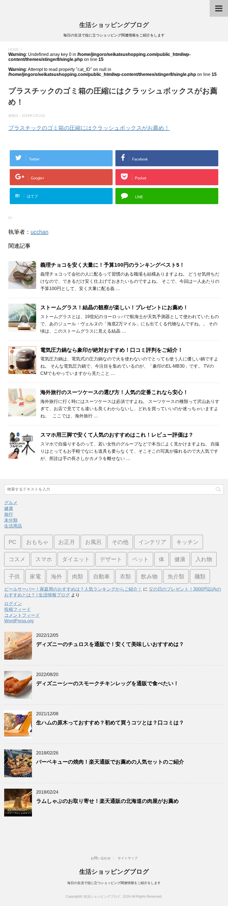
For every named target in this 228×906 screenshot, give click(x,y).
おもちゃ (37, 542)
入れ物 (203, 559)
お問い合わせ (101, 858)
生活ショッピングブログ (114, 24)
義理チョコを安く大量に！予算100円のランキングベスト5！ (112, 265)
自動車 (101, 576)
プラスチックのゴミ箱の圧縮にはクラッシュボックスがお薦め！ (89, 128)
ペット (140, 559)
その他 (120, 542)
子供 (14, 576)
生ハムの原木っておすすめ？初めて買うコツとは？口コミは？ (110, 723)
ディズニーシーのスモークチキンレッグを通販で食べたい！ (107, 683)
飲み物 (149, 576)
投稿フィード (17, 609)
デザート (111, 559)
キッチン (187, 542)
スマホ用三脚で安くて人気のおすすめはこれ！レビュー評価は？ (117, 435)
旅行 (8, 514)
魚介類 (176, 576)
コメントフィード (22, 615)
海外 (56, 576)
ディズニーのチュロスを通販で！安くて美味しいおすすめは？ (110, 644)
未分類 (11, 520)
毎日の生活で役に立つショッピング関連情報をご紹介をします (114, 883)
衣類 (125, 576)
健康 (8, 508)
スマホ (43, 559)
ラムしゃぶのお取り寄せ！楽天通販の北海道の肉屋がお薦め (107, 801)
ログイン (13, 603)
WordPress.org (19, 620)
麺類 (199, 576)
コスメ (17, 559)
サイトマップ (128, 858)
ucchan (39, 232)
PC (12, 542)
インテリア (152, 542)
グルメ (11, 502)
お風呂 (93, 542)
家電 (35, 576)
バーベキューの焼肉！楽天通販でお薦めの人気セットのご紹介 (110, 762)
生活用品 (13, 526)
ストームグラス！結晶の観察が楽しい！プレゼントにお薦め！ (114, 307)
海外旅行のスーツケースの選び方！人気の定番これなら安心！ (114, 392)
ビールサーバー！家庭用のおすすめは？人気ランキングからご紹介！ (73, 589)
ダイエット (76, 559)
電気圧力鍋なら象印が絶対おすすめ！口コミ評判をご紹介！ (111, 350)
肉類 (77, 576)
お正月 (66, 542)
